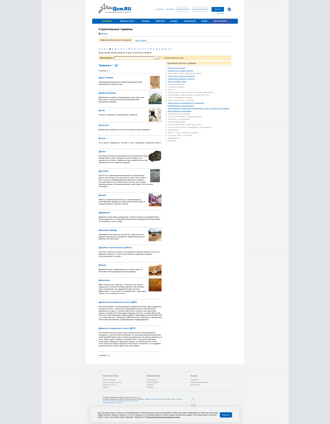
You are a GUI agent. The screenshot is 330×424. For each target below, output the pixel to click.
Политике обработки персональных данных (163, 417)
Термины (104, 34)
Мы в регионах (220, 21)
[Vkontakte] (193, 399)
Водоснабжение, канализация (179, 111)
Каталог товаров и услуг (112, 382)
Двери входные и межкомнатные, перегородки (186, 103)
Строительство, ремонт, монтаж (180, 71)
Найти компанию (109, 380)
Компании (160, 21)
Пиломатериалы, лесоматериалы (181, 106)
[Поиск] (229, 9)
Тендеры (146, 21)
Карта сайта (195, 385)
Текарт (137, 397)
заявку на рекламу (176, 399)
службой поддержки (156, 399)
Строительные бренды (199, 382)
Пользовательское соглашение (112, 402)
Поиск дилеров (152, 382)
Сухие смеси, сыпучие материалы (181, 76)
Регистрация (151, 380)
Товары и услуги (127, 21)
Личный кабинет (182, 9)
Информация (190, 21)
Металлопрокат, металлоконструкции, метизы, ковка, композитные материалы (198, 108)
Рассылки (170, 9)
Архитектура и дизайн (176, 68)
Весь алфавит (141, 40)
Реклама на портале (200, 9)
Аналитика (107, 21)
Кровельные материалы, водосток (181, 79)
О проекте (159, 9)
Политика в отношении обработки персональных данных (121, 400)
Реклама (150, 387)
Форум (204, 21)
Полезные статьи (109, 385)
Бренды (174, 21)
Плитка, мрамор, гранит (177, 81)
